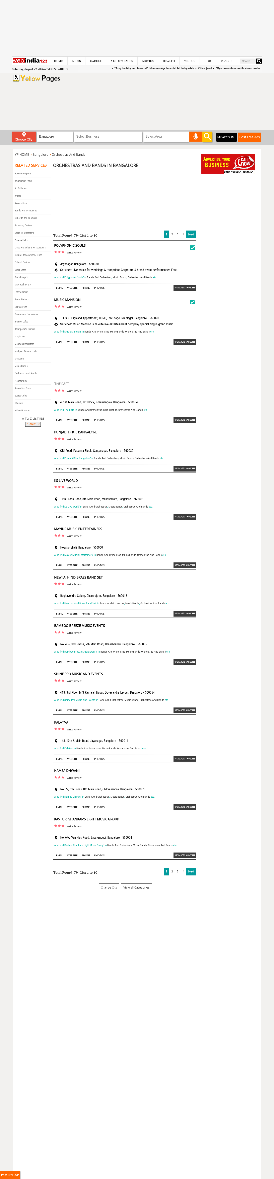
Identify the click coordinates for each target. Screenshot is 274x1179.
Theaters (19, 403)
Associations (21, 203)
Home (58, 61)
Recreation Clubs (23, 388)
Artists (18, 196)
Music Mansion (67, 300)
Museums (19, 358)
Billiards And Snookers (26, 218)
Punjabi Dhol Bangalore (75, 432)
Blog (208, 61)
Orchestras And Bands (26, 373)
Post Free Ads (249, 137)
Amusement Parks (23, 181)
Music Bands (21, 366)
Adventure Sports (23, 173)
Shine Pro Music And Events (78, 674)
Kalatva (61, 722)
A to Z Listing (33, 418)
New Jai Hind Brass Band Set (78, 577)
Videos (189, 61)
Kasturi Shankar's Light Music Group (86, 819)
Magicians (20, 336)
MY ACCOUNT (226, 137)
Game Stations (22, 299)
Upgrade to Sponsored (185, 287)
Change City (109, 887)
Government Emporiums (26, 314)
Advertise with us (56, 69)
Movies (148, 61)
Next (191, 234)
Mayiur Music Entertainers (78, 529)
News (76, 61)
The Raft (61, 384)
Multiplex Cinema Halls (26, 351)
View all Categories (136, 887)
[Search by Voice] (195, 137)
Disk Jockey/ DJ (23, 284)
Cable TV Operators (24, 233)
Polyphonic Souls (70, 245)
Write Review (74, 252)
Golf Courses (21, 307)
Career (96, 61)
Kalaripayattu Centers (25, 329)
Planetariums (21, 381)
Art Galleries (21, 188)
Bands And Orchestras (26, 210)
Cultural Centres (22, 262)
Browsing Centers (23, 225)
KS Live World (66, 480)
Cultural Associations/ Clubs (28, 255)
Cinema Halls (21, 240)
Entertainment (21, 292)
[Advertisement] (137, 28)
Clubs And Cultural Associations (30, 247)
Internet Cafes (21, 321)
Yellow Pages (122, 61)
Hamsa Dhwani (67, 770)
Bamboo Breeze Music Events (79, 625)
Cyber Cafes (20, 270)
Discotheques (21, 277)
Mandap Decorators (24, 344)
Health (169, 61)
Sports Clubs (21, 395)
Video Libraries (22, 410)
